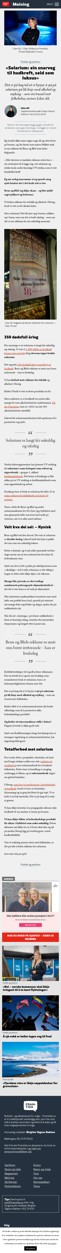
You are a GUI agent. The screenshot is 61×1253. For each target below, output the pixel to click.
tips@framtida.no (14, 1202)
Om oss (37, 1178)
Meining (9, 1178)
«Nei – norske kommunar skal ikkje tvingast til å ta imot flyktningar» (26, 988)
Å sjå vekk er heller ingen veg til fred (27, 1036)
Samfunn (10, 1165)
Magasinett (11, 1173)
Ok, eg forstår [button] (30, 1248)
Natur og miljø (42, 1169)
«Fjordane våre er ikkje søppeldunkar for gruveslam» (30, 1084)
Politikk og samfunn (30, 864)
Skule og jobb (13, 1169)
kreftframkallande (13, 476)
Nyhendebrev (13, 1186)
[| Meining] (21, 5)
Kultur (37, 1165)
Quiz (36, 1173)
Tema (36, 1186)
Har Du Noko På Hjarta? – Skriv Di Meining (30, 936)
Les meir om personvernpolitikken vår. (22, 1150)
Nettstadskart (41, 1182)
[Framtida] (6, 5)
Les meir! (52, 1243)
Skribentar (11, 1182)
